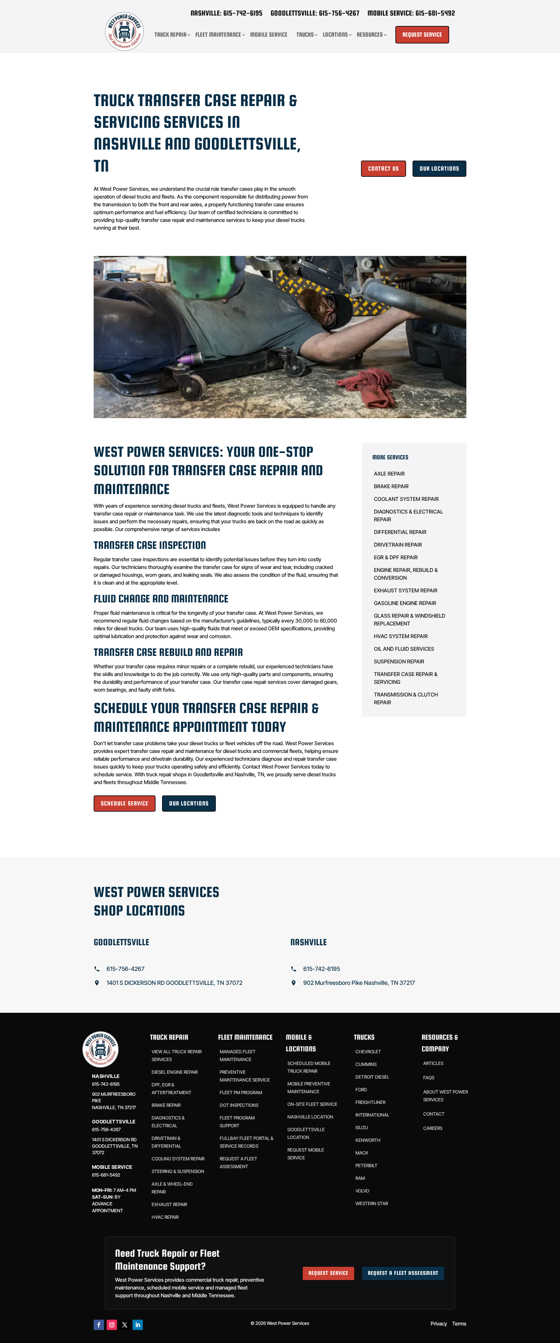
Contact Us (383, 168)
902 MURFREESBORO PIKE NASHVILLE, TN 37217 (114, 1100)
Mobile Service (268, 34)
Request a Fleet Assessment (403, 1273)
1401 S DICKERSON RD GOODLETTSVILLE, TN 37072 (174, 982)
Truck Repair (170, 34)
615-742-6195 (321, 968)
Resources (370, 34)
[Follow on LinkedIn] (138, 1325)
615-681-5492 (106, 1175)
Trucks (305, 34)
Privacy (439, 1323)
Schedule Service (124, 803)
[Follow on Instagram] (112, 1325)
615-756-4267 (126, 968)
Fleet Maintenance (218, 34)
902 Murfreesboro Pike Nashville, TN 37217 (359, 982)
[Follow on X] (125, 1325)
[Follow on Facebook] (99, 1325)
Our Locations (439, 168)
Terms (459, 1323)
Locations (335, 34)
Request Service (328, 1273)
